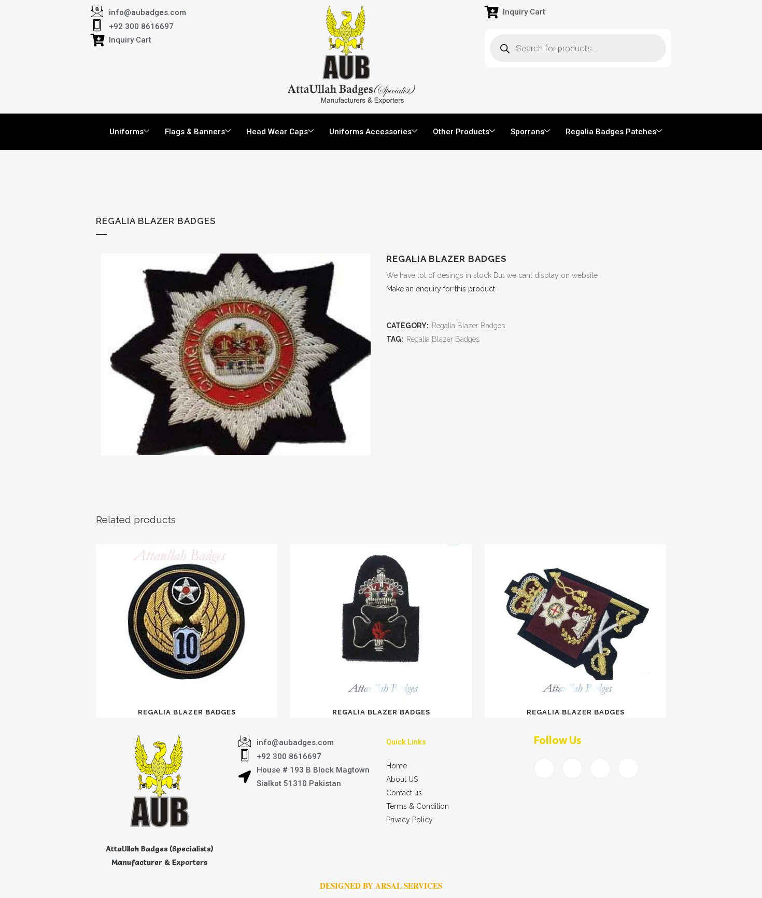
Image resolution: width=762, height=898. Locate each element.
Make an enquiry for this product (440, 289)
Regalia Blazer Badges (468, 325)
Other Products (461, 131)
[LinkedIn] (600, 768)
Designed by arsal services (381, 885)
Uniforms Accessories (370, 131)
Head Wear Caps (277, 131)
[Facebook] (544, 768)
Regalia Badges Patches (611, 131)
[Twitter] (572, 768)
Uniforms (126, 131)
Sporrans (527, 131)
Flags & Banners (195, 131)
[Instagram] (628, 768)
